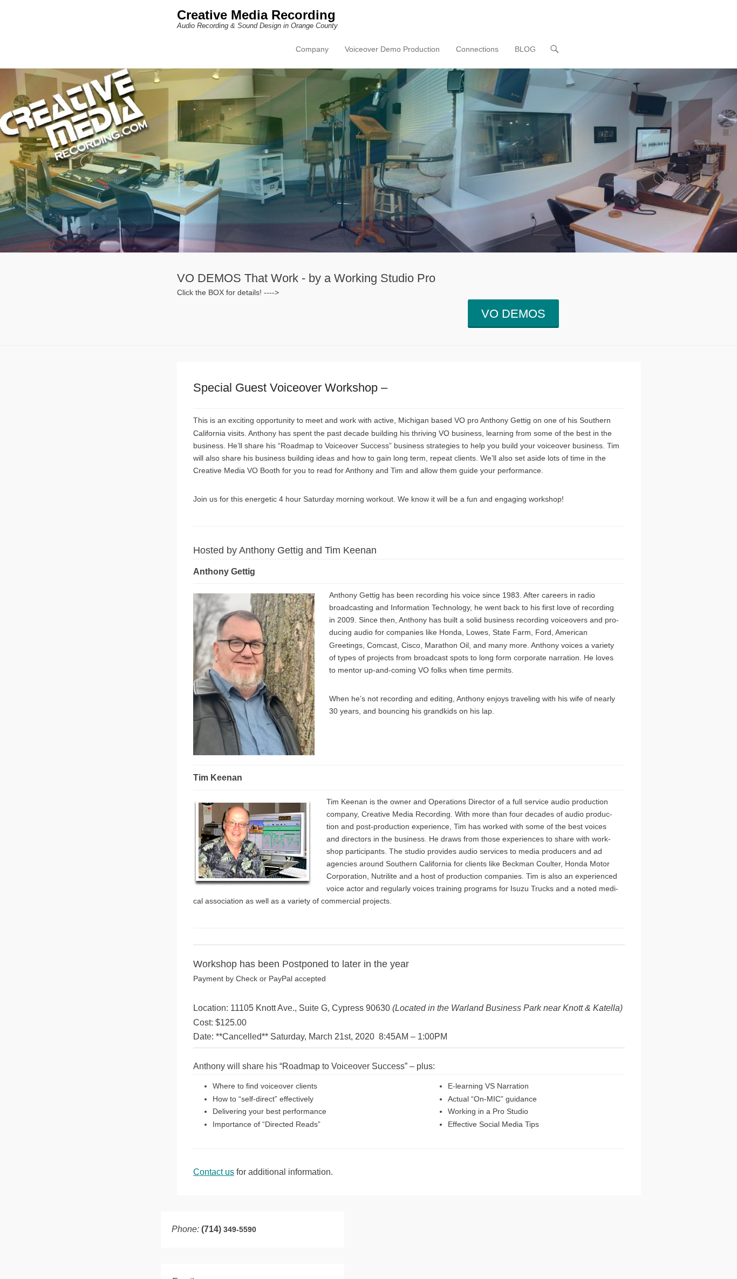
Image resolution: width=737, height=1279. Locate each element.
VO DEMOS (513, 313)
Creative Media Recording (256, 15)
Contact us (213, 1172)
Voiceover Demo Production (392, 49)
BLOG (525, 49)
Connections (477, 49)
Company (312, 49)
